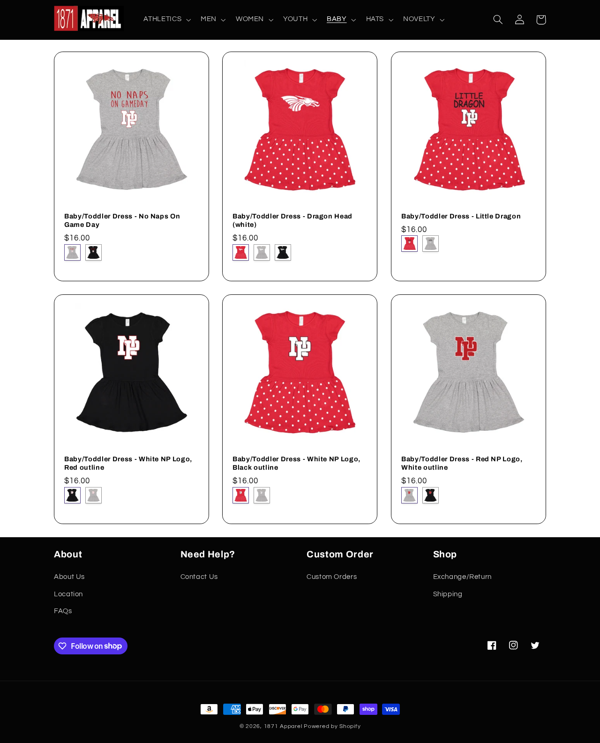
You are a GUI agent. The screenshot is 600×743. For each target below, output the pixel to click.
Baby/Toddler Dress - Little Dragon (461, 215)
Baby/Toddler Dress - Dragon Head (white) (292, 220)
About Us (69, 576)
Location (68, 594)
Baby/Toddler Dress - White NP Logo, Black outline (296, 463)
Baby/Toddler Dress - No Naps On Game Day (122, 220)
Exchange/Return (462, 576)
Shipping (448, 594)
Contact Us (199, 576)
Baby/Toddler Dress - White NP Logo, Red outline (128, 463)
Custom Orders (332, 576)
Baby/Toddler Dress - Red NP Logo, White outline (462, 463)
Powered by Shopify (332, 726)
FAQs (63, 611)
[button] (166, 19)
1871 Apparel (283, 726)
